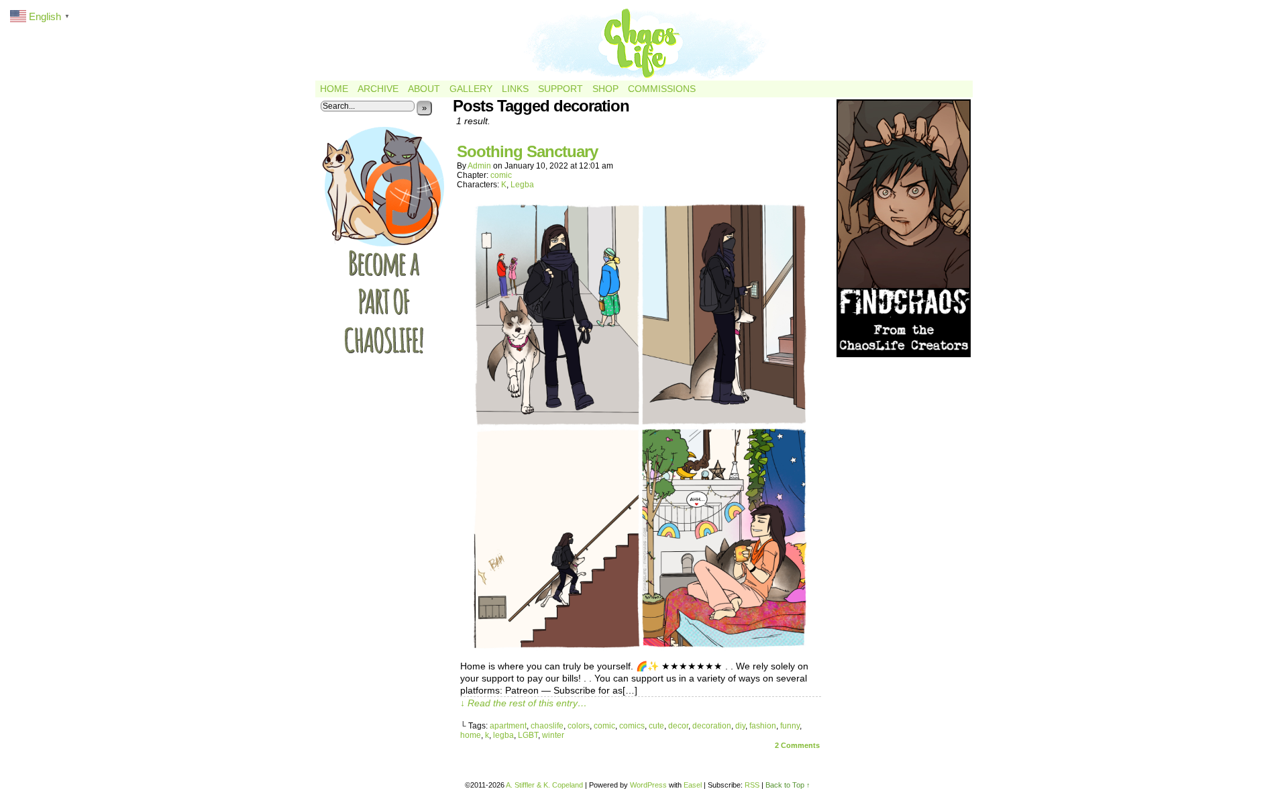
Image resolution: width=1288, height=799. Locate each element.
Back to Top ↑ (787, 785)
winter (553, 735)
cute (656, 726)
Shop (605, 88)
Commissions (662, 88)
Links (515, 88)
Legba (522, 184)
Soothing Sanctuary (527, 151)
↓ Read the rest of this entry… (523, 703)
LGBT (528, 735)
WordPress (648, 785)
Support (560, 88)
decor (678, 726)
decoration (711, 726)
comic (501, 175)
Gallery (470, 88)
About (424, 88)
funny (790, 726)
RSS (752, 785)
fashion (762, 726)
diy (740, 726)
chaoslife (547, 726)
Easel (693, 785)
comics (632, 726)
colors (579, 726)
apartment (508, 726)
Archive (378, 88)
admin (479, 166)
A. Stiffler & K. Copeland (544, 785)
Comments (797, 745)
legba (503, 735)
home (470, 735)
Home (334, 88)
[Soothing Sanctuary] (640, 647)
